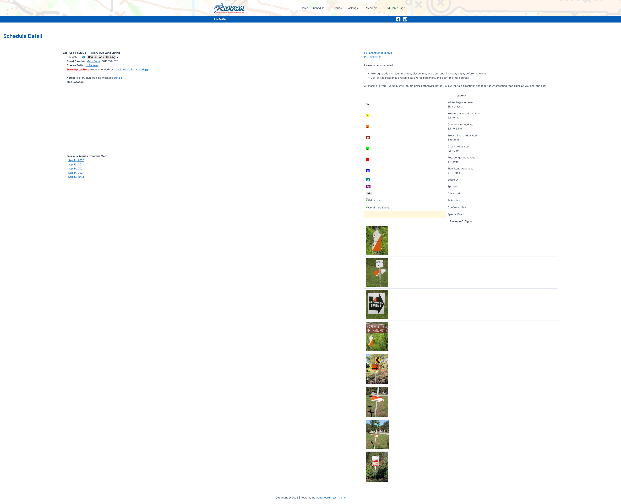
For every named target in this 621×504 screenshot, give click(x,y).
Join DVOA (219, 19)
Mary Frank (93, 61)
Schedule (318, 8)
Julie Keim (92, 65)
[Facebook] (398, 19)
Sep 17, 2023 (76, 176)
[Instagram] (405, 19)
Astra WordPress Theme (331, 497)
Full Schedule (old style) (378, 52)
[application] (326, 7)
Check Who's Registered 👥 (131, 69)
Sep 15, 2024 (76, 164)
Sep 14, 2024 (76, 168)
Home (304, 8)
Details (118, 77)
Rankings (352, 8)
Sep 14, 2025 (76, 160)
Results (337, 8)
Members (371, 8)
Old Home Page (395, 8)
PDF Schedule (372, 57)
